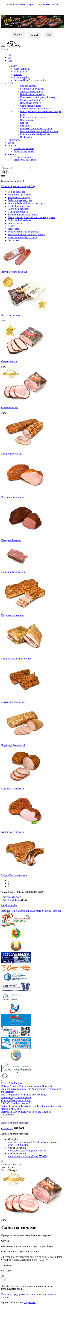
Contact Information (24, 148)
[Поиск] (4, 172)
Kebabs (24, 122)
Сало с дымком (9, 361)
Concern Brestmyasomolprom (16, 1100)
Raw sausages (27, 120)
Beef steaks (26, 137)
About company (22, 68)
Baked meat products (30, 103)
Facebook (56, 910)
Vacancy (12, 154)
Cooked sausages (28, 85)
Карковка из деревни (12, 788)
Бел (9, 57)
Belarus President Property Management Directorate (27, 1086)
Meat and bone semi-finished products (39, 131)
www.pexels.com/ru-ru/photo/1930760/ (27, 1150)
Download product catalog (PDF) (18, 186)
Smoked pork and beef (31, 100)
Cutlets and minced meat (32, 117)
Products (12, 83)
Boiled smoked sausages (32, 94)
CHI (10, 60)
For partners (14, 140)
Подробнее (29, 1302)
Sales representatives (24, 151)
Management (20, 71)
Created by (7, 1128)
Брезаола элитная (10, 315)
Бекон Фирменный (11, 453)
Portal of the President (12, 1083)
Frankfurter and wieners (32, 88)
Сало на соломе (9, 407)
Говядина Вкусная (11, 540)
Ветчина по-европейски (14, 497)
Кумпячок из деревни (12, 832)
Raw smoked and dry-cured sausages (38, 97)
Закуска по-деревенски (13, 702)
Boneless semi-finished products (36, 128)
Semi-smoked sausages (31, 91)
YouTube (46, 910)
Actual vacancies (22, 157)
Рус (9, 54)
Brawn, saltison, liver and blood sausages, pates (31, 217)
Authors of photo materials (14, 1122)
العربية (34, 34)
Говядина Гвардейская (13, 572)
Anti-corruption (21, 77)
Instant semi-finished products (35, 134)
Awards (18, 74)
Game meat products (30, 105)
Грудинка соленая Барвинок (16, 658)
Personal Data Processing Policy (30, 80)
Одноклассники (20, 910)
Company (12, 66)
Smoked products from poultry (35, 108)
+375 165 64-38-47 (11, 897)
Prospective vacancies (25, 159)
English (17, 34)
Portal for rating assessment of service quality (23, 1094)
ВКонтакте (35, 910)
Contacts (12, 145)
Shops (11, 142)
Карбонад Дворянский (13, 745)
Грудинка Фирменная (12, 615)
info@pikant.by (9, 905)
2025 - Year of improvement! (15, 1103)
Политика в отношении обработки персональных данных (32, 4)
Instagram (6, 910)
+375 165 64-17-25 (11, 900)
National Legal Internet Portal (16, 1097)
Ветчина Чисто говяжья (14, 271)
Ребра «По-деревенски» (14, 875)
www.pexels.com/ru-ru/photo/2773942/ (27, 1156)
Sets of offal (26, 125)
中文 (49, 34)
